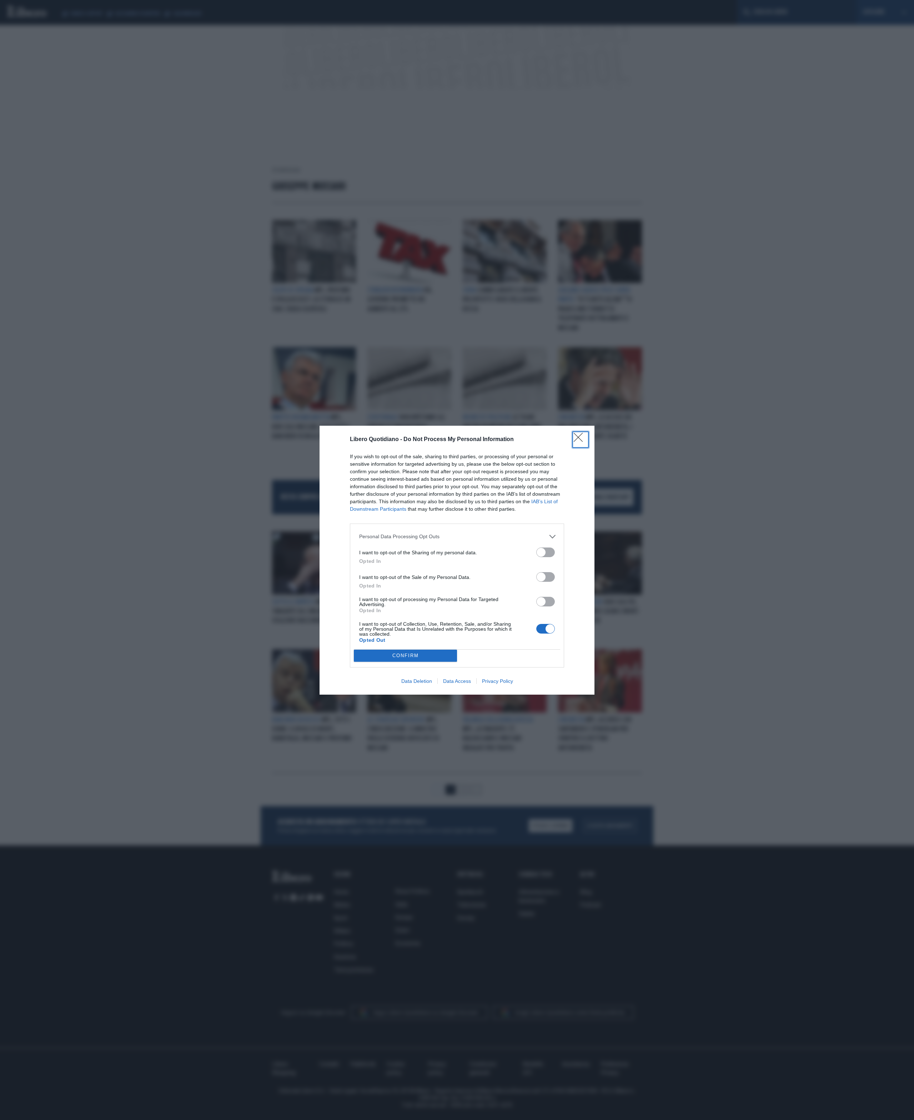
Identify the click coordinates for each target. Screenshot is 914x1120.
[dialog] (457, 560)
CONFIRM (405, 655)
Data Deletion (416, 681)
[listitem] (457, 536)
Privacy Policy (497, 681)
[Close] (580, 439)
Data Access (457, 681)
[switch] (545, 552)
